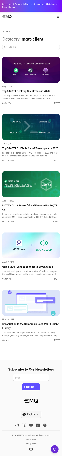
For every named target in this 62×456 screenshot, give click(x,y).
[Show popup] (31, 450)
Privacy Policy (31, 444)
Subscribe (29, 386)
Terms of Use (31, 439)
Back (7, 31)
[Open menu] (58, 16)
